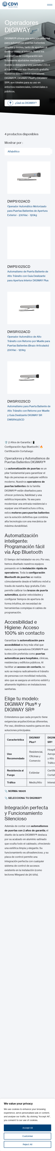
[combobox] (27, 151)
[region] (27, 1125)
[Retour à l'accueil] (10, 5)
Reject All (27, 1144)
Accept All (27, 1127)
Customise (27, 1136)
